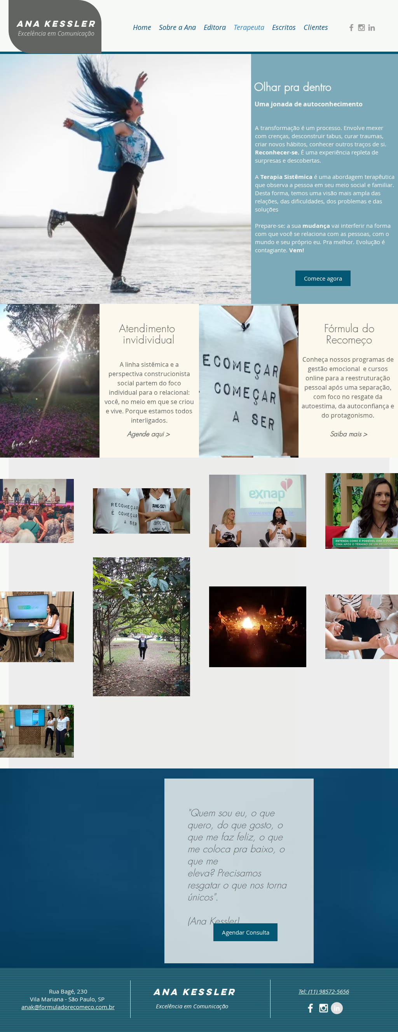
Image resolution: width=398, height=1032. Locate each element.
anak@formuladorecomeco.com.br (68, 1007)
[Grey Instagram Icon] (361, 27)
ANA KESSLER (56, 23)
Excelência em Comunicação (56, 33)
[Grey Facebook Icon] (351, 27)
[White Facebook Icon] (310, 1008)
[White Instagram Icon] (324, 1008)
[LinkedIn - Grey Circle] (337, 1008)
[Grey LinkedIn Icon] (371, 27)
